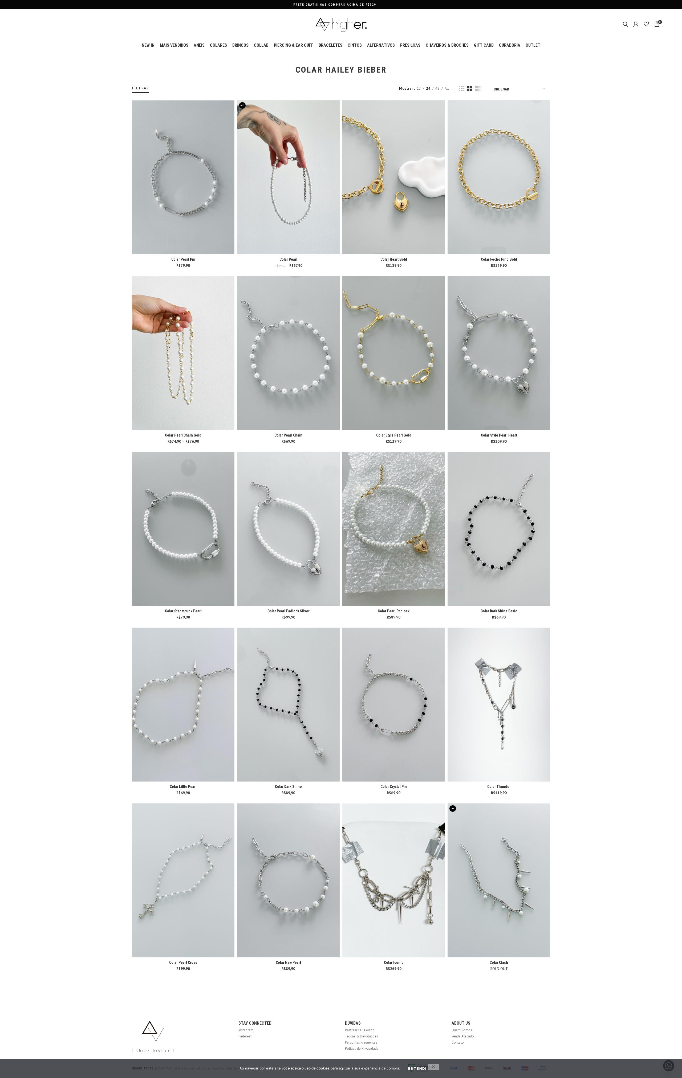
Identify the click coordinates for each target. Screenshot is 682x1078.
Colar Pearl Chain (288, 435)
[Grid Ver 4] (469, 88)
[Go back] (289, 70)
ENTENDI (417, 1068)
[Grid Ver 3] (461, 88)
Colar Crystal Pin (393, 786)
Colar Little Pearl (183, 786)
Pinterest (244, 1036)
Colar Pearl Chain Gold (183, 435)
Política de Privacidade (362, 1048)
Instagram (245, 1030)
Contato (458, 1042)
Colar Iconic (393, 962)
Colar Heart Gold (393, 259)
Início (135, 83)
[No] (433, 1067)
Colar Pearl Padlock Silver (288, 611)
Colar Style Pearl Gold (393, 435)
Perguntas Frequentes (361, 1042)
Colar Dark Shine (288, 786)
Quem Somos (462, 1030)
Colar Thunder (499, 786)
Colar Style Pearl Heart (499, 435)
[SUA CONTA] (636, 24)
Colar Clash (499, 962)
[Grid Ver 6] (478, 88)
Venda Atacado (463, 1036)
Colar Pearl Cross (183, 962)
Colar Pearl (288, 259)
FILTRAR (140, 88)
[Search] (625, 24)
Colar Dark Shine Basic (499, 611)
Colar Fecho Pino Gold (499, 259)
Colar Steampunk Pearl (183, 611)
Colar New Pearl (288, 962)
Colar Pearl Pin (183, 259)
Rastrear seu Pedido (360, 1030)
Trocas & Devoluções (361, 1036)
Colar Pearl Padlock (393, 611)
